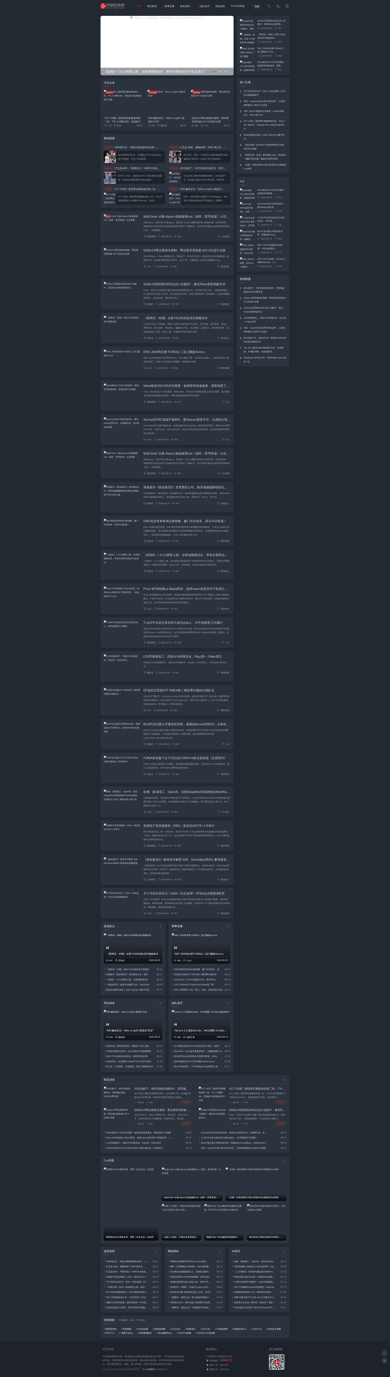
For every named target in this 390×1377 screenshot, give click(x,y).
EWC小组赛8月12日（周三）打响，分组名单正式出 (198, 989)
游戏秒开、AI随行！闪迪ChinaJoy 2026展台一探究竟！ (191, 1287)
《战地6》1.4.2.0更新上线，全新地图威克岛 (127, 979)
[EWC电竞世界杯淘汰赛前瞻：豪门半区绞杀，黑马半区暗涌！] (122, 522)
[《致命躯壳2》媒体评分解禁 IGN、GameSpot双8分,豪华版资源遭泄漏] (167, 18)
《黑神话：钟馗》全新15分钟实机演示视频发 (127, 969)
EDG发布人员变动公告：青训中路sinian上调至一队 (265, 359)
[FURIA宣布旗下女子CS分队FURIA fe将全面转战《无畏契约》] (122, 759)
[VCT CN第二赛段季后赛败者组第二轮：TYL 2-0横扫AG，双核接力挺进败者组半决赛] (123, 102)
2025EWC (176, 1329)
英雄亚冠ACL (240, 1329)
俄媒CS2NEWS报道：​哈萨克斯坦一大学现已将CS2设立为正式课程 (127, 1302)
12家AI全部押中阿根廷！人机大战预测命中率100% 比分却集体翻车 (255, 1281)
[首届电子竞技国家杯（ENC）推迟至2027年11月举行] (122, 827)
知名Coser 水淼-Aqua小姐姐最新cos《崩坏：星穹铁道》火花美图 (187, 216)
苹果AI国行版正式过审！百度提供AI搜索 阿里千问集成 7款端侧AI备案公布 (255, 1276)
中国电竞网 (222, 1329)
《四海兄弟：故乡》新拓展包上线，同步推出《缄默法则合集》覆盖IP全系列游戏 (265, 156)
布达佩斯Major (165, 1333)
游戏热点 (225, 337)
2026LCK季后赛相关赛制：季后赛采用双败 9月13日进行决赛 (210, 119)
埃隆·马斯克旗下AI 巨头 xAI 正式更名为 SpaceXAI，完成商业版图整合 (255, 1297)
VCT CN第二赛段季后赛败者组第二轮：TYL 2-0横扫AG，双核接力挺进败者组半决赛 (123, 121)
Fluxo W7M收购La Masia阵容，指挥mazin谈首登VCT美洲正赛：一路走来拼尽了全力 (200, 588)
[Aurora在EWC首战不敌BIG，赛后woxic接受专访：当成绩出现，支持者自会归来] (122, 423)
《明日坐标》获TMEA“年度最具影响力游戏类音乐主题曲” (264, 146)
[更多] (160, 926)
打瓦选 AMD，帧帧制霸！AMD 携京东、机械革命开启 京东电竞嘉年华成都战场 (223, 147)
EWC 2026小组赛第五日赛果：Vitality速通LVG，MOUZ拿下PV (264, 113)
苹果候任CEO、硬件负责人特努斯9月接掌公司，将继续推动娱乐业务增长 (191, 1302)
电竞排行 (191, 1329)
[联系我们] (287, 6)
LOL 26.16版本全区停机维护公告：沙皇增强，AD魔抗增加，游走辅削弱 (263, 349)
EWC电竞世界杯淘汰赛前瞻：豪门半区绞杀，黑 (196, 969)
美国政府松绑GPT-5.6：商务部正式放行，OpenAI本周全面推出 (255, 1292)
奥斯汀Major (127, 1333)
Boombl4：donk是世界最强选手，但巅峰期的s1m (198, 1051)
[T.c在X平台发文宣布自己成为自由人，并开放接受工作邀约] (122, 624)
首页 (139, 6)
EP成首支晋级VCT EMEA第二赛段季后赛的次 (195, 974)
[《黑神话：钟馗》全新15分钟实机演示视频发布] (122, 319)
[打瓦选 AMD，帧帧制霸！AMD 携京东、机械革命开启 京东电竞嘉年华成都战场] (175, 157)
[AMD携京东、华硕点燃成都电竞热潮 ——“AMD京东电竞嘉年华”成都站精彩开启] (110, 157)
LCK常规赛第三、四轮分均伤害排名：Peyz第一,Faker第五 (182, 656)
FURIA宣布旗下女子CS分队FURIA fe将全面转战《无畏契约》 (185, 758)
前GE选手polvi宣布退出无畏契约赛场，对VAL (195, 1056)
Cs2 (227, 401)
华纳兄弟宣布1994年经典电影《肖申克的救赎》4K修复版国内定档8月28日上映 (191, 1276)
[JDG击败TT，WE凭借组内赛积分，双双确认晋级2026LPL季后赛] (175, 178)
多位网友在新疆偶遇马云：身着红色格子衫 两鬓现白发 (191, 1271)
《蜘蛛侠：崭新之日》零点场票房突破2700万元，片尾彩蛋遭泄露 (191, 1297)
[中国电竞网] (113, 9)
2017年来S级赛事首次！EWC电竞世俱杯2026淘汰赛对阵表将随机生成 (127, 1292)
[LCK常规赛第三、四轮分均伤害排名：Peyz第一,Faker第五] (122, 658)
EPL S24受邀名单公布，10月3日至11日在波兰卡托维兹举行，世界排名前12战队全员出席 (127, 1297)
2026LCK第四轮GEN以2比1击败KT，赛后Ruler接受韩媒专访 (184, 284)
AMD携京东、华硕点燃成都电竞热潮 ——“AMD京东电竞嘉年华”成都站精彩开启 (157, 147)
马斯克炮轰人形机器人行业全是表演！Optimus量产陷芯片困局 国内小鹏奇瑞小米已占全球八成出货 (255, 1266)
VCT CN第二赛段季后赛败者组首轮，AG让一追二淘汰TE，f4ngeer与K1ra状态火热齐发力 (265, 125)
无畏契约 (109, 92)
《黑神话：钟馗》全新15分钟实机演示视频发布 (175, 318)
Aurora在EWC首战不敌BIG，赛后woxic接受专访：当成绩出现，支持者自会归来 (197, 419)
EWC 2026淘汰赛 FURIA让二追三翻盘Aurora (173, 351)
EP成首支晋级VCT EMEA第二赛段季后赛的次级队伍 (178, 690)
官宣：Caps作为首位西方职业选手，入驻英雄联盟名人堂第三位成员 (264, 103)
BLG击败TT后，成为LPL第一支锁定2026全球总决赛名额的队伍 (265, 339)
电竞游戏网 (160, 1329)
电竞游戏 (185, 6)
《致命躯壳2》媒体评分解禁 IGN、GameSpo (127, 984)
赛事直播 (169, 6)
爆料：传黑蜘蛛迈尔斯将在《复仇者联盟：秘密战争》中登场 (191, 1266)
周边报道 (220, 6)
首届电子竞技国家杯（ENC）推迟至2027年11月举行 (178, 825)
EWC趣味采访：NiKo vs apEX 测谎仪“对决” (166, 119)
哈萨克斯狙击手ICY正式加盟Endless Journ (194, 1061)
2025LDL (206, 1329)
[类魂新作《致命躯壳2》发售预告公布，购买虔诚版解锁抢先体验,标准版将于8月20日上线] (122, 491)
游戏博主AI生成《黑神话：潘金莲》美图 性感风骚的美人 (255, 1302)
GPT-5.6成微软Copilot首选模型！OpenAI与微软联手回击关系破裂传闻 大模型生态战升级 (255, 1287)
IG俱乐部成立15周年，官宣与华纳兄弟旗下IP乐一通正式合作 (127, 1307)
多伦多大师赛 (274, 1329)
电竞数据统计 (145, 1333)
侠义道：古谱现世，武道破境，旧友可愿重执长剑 (129, 1066)
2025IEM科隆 (185, 1333)
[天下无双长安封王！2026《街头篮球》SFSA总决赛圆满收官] (122, 895)
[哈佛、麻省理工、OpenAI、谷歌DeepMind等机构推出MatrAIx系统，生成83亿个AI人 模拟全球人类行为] (122, 795)
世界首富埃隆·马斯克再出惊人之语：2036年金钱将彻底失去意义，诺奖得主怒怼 (191, 1292)
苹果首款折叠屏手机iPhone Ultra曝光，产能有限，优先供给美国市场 (191, 1261)
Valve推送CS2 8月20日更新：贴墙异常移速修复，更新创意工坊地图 (189, 385)
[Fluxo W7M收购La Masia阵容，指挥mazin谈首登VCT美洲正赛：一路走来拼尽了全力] (122, 592)
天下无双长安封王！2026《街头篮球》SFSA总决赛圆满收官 (184, 893)
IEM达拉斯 (143, 1329)
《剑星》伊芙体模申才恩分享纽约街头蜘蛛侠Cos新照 (265, 166)
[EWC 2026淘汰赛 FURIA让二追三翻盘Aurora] (122, 353)
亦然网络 (127, 1329)
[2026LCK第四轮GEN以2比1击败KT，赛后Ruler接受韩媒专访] (122, 286)
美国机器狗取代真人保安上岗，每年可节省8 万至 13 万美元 (191, 1281)
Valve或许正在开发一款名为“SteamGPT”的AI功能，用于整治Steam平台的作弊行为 (255, 1307)
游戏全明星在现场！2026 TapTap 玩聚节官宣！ (264, 136)
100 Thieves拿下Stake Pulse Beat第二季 (194, 984)
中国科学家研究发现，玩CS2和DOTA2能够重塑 (128, 1051)
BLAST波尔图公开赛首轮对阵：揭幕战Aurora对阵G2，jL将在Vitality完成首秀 (195, 724)
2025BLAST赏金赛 (206, 1333)
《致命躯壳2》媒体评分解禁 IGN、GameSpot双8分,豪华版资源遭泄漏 (191, 859)
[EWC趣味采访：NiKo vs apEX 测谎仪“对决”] (167, 102)
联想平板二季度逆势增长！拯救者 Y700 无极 (127, 1045)
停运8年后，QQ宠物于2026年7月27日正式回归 (128, 1061)
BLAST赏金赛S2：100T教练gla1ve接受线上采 (196, 1066)
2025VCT (110, 1333)
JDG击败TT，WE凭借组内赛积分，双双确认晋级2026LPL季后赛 (215, 168)
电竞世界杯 (111, 1329)
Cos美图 (225, 236)
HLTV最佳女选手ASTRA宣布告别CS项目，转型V (196, 1045)
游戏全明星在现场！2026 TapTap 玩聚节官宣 (127, 989)
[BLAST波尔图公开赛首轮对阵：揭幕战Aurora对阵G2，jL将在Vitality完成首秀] (122, 727)
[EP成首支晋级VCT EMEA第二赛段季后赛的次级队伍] (122, 692)
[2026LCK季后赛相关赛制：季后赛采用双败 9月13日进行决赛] (210, 102)
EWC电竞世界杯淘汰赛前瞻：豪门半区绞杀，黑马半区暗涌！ (185, 521)
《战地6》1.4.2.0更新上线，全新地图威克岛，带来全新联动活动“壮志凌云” (194, 555)
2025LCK (257, 1329)
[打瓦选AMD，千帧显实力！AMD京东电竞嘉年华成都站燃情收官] (110, 178)
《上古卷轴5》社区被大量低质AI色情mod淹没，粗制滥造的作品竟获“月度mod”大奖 (255, 1271)
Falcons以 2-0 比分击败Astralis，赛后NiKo (195, 979)
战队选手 (205, 6)
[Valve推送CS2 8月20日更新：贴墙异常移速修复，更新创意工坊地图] (122, 387)
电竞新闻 (152, 6)
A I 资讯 (225, 811)
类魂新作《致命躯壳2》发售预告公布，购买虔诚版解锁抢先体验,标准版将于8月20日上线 (203, 487)
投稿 (257, 6)
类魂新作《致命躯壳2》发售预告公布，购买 (127, 974)
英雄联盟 (196, 92)
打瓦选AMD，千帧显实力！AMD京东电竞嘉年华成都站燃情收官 (149, 168)
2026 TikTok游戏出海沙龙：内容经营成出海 (127, 1056)
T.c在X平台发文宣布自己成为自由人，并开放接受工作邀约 (182, 622)
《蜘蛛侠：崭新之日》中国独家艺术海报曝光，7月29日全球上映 (191, 1307)
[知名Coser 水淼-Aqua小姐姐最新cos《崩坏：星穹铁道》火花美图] (122, 218)
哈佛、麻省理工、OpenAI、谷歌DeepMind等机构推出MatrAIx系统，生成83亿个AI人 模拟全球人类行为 (213, 791)
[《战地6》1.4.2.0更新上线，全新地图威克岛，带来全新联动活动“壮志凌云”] (122, 558)
